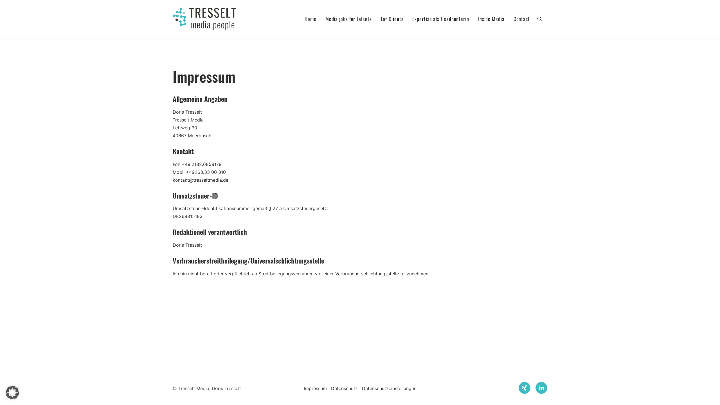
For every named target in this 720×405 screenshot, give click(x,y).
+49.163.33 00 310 (206, 172)
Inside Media (491, 18)
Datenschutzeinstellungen (389, 388)
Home (310, 18)
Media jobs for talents (348, 18)
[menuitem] (310, 19)
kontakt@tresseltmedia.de (200, 180)
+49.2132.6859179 (202, 164)
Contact (522, 18)
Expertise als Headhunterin (440, 18)
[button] (542, 19)
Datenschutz (344, 388)
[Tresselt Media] (204, 19)
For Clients (392, 18)
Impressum (315, 388)
